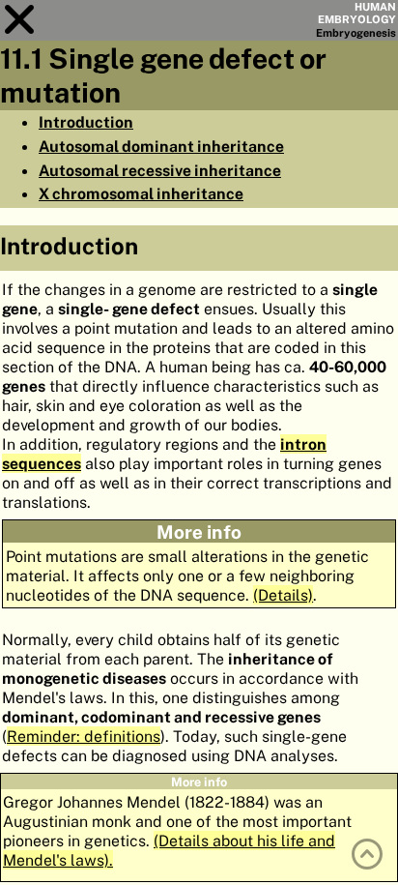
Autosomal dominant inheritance (161, 146)
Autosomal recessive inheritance (160, 170)
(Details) (283, 595)
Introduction (86, 122)
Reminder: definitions (83, 736)
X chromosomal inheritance (141, 193)
